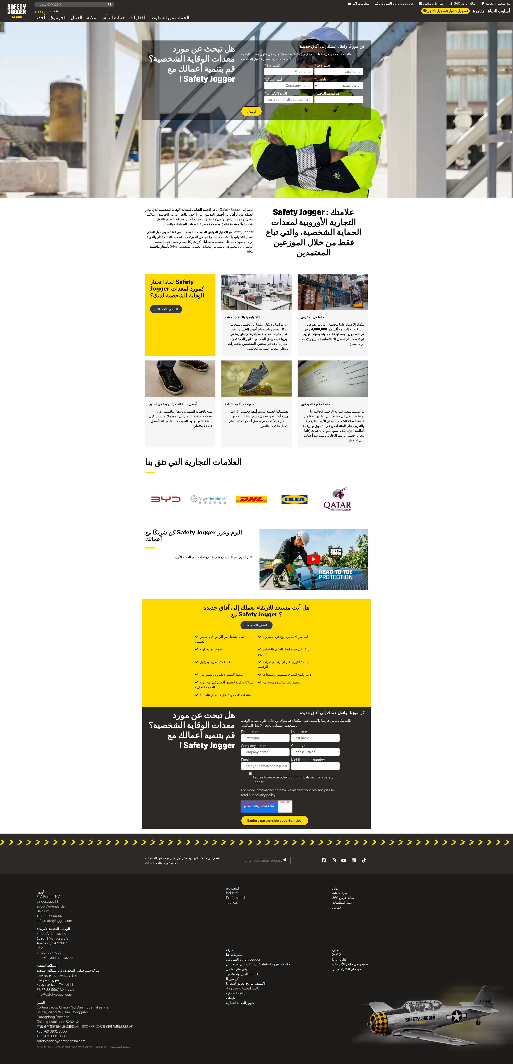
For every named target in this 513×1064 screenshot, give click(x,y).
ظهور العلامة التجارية (240, 1002)
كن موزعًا (232, 978)
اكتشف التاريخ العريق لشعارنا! (246, 983)
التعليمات (232, 998)
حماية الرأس (112, 17)
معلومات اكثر (361, 3)
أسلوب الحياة (499, 11)
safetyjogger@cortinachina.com (61, 1041)
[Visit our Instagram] (334, 860)
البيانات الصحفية (236, 993)
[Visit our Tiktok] (364, 860)
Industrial (233, 893)
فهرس (336, 907)
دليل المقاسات (342, 902)
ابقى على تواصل (433, 3)
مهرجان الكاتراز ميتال (346, 969)
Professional (235, 897)
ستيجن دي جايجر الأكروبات (350, 964)
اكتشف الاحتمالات (166, 309)
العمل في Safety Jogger (396, 3)
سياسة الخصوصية (120, 1046)
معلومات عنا (234, 954)
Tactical (232, 902)
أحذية (39, 17)
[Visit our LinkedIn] (354, 860)
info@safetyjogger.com (54, 921)
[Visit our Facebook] (324, 860)
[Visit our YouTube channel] (344, 860)
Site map (101, 1046)
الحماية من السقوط (170, 17)
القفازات (138, 17)
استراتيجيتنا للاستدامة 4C (242, 988)
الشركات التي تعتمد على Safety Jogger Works (258, 964)
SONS (336, 954)
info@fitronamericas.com (56, 957)
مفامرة (479, 11)
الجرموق (58, 17)
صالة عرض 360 (465, 3)
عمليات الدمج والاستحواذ (242, 974)
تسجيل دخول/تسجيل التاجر (447, 11)
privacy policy (265, 795)
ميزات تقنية (340, 893)
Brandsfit (339, 959)
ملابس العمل (83, 17)
